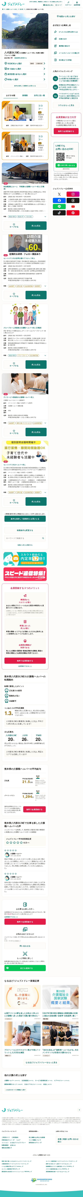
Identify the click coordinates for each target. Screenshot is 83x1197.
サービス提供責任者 (43, 1080)
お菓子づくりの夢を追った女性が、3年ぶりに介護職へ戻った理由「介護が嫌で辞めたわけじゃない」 (22, 1014)
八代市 (25, 735)
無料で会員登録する (25, 660)
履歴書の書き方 (64, 46)
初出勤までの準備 (65, 60)
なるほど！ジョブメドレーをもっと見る (41, 1062)
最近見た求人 (49, 5)
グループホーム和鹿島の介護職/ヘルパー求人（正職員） (23, 328)
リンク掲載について (35, 1140)
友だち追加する (26, 968)
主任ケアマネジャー (33, 1084)
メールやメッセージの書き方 (69, 53)
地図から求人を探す (67, 16)
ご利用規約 (15, 1137)
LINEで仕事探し (33, 1)
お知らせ (13, 1145)
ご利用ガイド (46, 1)
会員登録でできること (25, 666)
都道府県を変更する (20, 58)
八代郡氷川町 (11, 735)
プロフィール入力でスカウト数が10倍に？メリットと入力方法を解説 (22, 1051)
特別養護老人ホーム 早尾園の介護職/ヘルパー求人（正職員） (24, 187)
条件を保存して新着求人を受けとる (25, 86)
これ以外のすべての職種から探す (15, 1090)
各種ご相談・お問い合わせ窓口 (68, 1140)
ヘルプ (18, 1140)
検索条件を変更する (25, 530)
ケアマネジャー (61, 1080)
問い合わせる (25, 946)
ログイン (68, 5)
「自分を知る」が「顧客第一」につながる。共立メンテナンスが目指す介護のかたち (60, 1051)
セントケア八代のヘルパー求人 (15, 465)
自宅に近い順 (39, 95)
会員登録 (77, 5)
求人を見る (36, 225)
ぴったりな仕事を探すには (68, 32)
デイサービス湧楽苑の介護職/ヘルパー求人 (19, 397)
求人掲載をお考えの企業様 (37, 1137)
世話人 (47, 1084)
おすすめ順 (10, 95)
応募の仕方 (63, 39)
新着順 (25, 95)
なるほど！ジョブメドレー (18, 1142)
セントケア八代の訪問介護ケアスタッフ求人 (19, 258)
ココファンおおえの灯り (40, 107)
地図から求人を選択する (25, 545)
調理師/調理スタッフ (13, 1084)
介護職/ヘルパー (12, 1080)
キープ (59, 5)
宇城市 (39, 735)
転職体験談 (5, 1145)
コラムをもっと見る (66, 105)
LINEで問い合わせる (67, 165)
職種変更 (40, 1)
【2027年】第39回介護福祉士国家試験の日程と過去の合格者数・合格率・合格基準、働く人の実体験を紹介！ (60, 1014)
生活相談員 (28, 1080)
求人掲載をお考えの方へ (56, 1)
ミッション (5, 1142)
